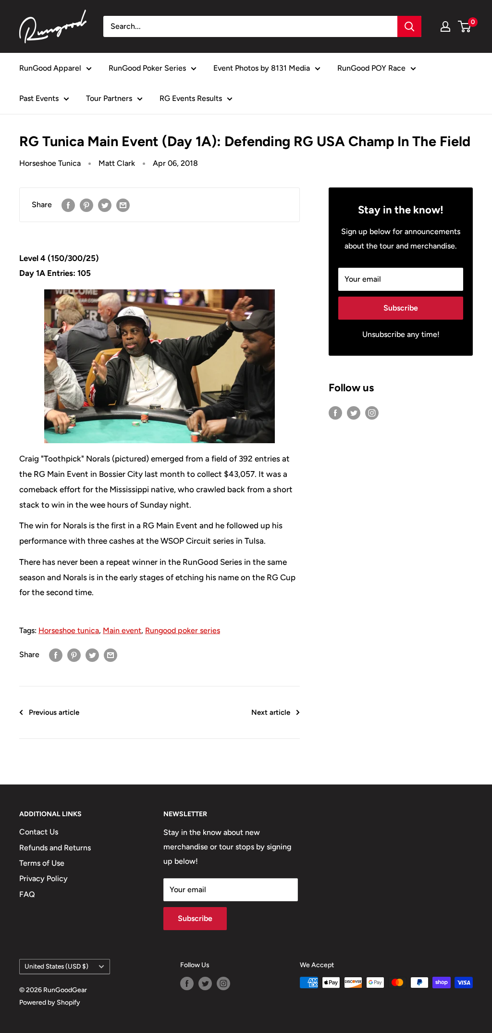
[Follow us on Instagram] (372, 412)
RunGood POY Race (371, 68)
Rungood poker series (182, 630)
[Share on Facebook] (68, 205)
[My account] (445, 26)
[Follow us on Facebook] (335, 412)
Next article (270, 712)
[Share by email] (123, 205)
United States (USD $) (56, 966)
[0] (465, 26)
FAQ (27, 894)
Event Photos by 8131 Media (261, 68)
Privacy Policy (43, 878)
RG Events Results (191, 98)
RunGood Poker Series (147, 68)
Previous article (54, 712)
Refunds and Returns (55, 847)
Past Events (39, 98)
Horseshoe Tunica (50, 163)
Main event (122, 630)
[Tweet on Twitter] (104, 205)
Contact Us (38, 831)
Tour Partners (109, 98)
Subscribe (400, 307)
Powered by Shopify (49, 1002)
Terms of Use (41, 863)
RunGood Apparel (50, 68)
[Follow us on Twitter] (353, 412)
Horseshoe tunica (68, 630)
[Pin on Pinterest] (86, 205)
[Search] (409, 26)
